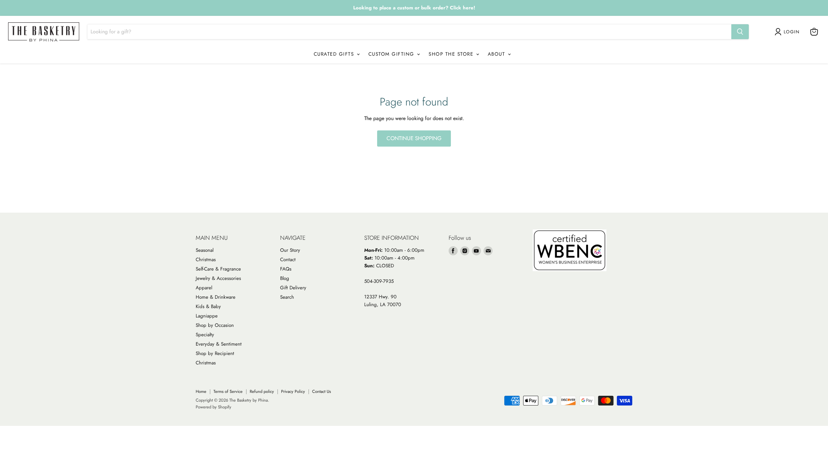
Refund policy (262, 391)
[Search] (740, 31)
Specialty (205, 334)
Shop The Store (452, 54)
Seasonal (204, 250)
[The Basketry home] (43, 31)
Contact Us (321, 391)
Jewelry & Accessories (218, 278)
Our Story (290, 250)
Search (287, 297)
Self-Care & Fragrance (218, 268)
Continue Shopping (414, 138)
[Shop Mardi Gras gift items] (414, 8)
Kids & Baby (208, 306)
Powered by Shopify (213, 407)
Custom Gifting (392, 54)
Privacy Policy (293, 391)
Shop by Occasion (215, 325)
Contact (288, 259)
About (497, 54)
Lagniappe (207, 315)
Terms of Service (228, 391)
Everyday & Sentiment (219, 344)
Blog (284, 278)
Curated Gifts (335, 54)
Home (201, 391)
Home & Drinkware (215, 297)
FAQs (285, 268)
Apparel (204, 287)
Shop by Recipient (215, 353)
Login (792, 31)
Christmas (206, 259)
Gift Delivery (293, 287)
